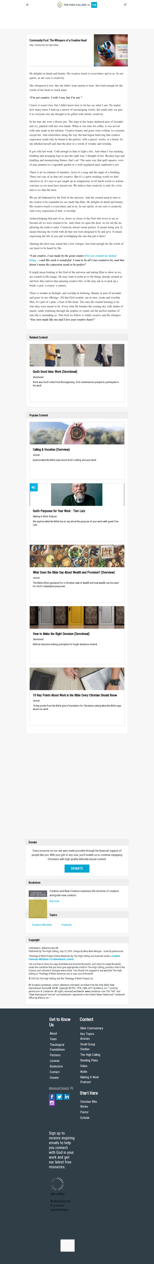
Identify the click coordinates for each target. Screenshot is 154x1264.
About (30, 24)
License (55, 1061)
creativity (66, 924)
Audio (83, 1072)
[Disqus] (77, 787)
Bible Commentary (91, 1028)
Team (53, 1039)
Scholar (85, 1118)
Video (83, 1066)
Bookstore (56, 1066)
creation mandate (42, 924)
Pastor (84, 1112)
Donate (41, 24)
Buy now (54, 901)
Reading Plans (89, 1060)
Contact (55, 1072)
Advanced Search (59, 1088)
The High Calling (90, 1055)
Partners (55, 1055)
